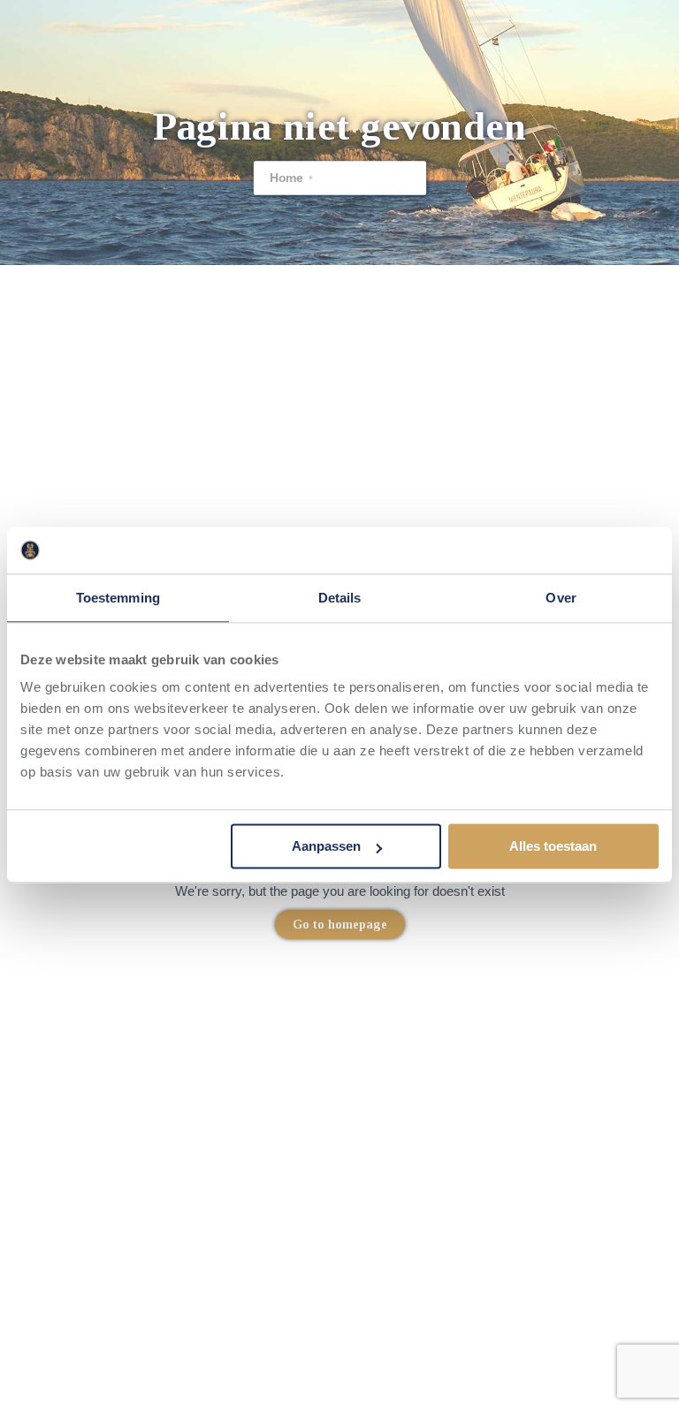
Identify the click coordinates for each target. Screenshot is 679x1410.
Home (285, 178)
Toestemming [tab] (118, 597)
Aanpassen (326, 846)
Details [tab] (340, 597)
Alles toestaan (553, 846)
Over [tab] (560, 597)
